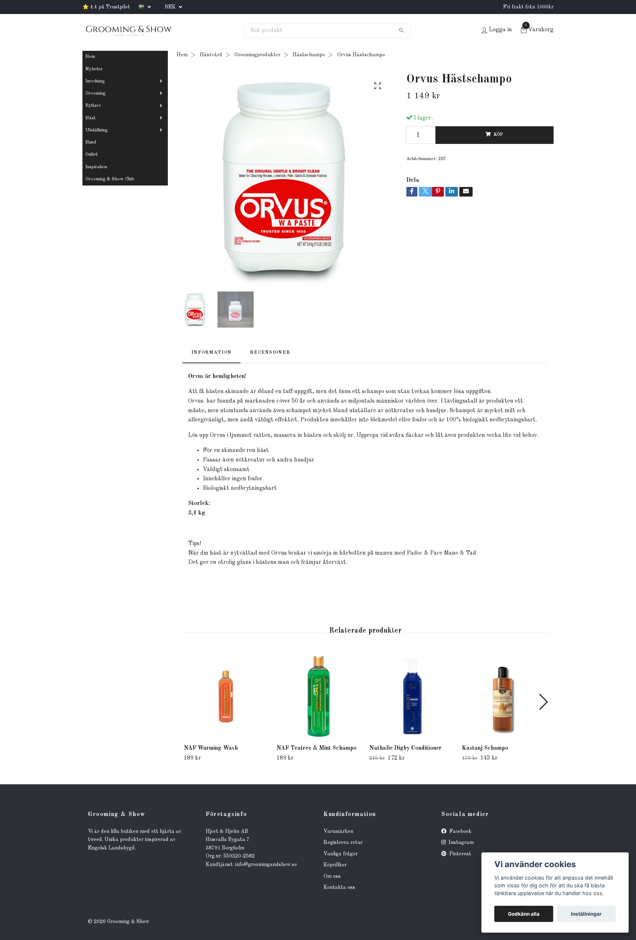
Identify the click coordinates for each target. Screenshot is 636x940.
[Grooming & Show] (128, 31)
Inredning (95, 81)
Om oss (332, 876)
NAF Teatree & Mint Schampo (316, 748)
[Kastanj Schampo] (504, 696)
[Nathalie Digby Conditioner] (411, 696)
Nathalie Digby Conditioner (405, 748)
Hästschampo (309, 54)
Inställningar (586, 914)
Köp (498, 134)
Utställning (96, 130)
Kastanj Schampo (485, 748)
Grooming (95, 93)
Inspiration (96, 167)
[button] (543, 702)
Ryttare (93, 105)
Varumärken (338, 831)
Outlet (91, 154)
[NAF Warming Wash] (226, 696)
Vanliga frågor (341, 853)
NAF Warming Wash (211, 748)
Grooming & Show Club (109, 179)
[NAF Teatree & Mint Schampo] (318, 696)
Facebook (459, 831)
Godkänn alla (524, 914)
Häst (90, 118)
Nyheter (94, 69)
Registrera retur (343, 842)
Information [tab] (211, 352)
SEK (171, 7)
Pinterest (459, 853)
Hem (90, 56)
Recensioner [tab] (270, 352)
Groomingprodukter (257, 54)
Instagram (460, 842)
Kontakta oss (339, 887)
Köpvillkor (335, 864)
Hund (90, 142)
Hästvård (211, 54)
